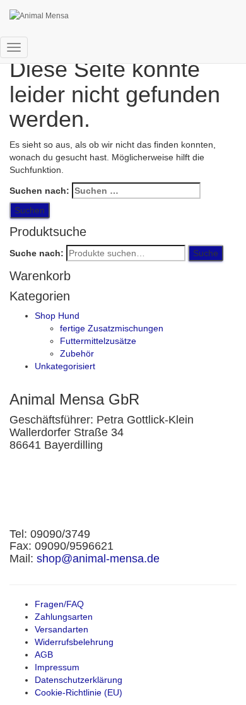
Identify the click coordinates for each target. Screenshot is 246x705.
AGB (44, 654)
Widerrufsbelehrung (74, 642)
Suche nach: (36, 253)
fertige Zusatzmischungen (111, 328)
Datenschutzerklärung (78, 680)
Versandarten (61, 629)
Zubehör (77, 353)
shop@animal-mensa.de (98, 558)
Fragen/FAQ (59, 604)
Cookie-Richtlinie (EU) (78, 692)
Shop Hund (57, 316)
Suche (205, 253)
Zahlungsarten (64, 617)
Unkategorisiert (65, 366)
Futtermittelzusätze (98, 341)
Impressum (57, 667)
